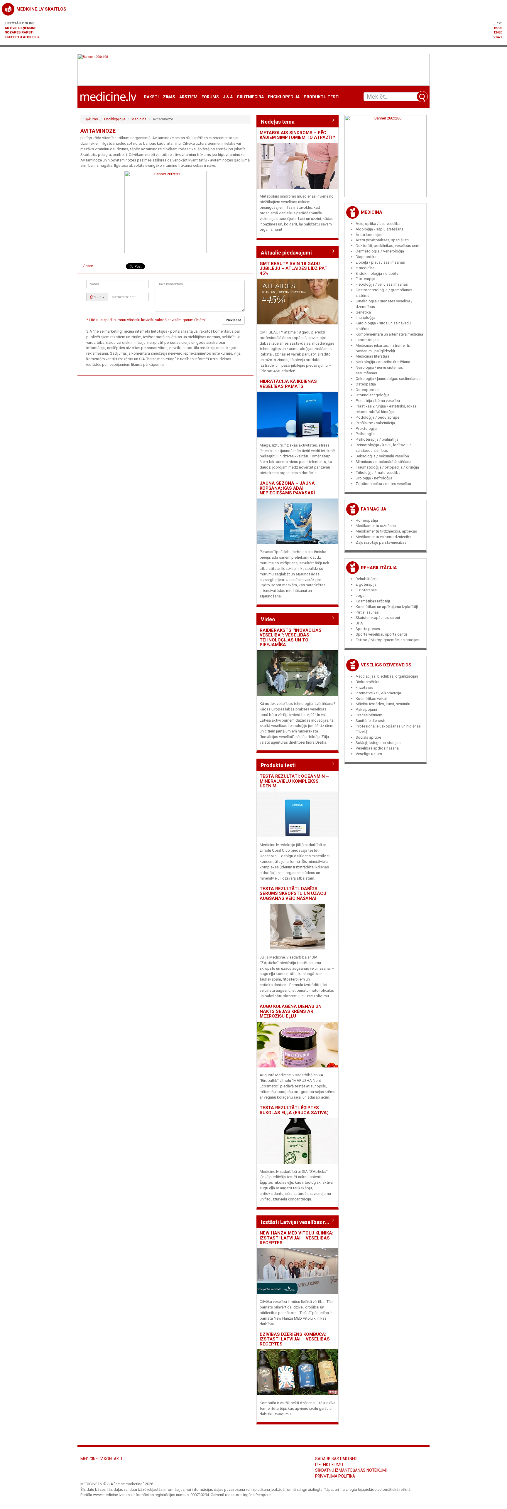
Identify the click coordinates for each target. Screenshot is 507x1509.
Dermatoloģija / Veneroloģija (380, 251)
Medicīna (138, 119)
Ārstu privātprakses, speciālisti (382, 240)
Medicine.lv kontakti (101, 1458)
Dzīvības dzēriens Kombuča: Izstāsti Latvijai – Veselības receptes (295, 1339)
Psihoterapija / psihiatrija (377, 439)
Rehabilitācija (379, 567)
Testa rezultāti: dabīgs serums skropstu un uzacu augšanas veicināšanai (293, 893)
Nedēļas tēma (278, 122)
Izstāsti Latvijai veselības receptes (297, 1222)
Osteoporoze (367, 390)
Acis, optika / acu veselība (378, 223)
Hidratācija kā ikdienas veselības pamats (288, 384)
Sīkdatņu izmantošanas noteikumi (351, 1470)
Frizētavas (364, 687)
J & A (228, 97)
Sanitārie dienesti (370, 720)
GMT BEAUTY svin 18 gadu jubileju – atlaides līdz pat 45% (293, 268)
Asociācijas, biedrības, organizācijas (387, 676)
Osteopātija (366, 384)
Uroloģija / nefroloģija (374, 478)
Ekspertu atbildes (22, 37)
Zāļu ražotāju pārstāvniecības (381, 542)
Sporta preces (368, 628)
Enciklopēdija (284, 97)
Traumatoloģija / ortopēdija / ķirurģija (387, 467)
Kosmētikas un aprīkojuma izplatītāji (387, 606)
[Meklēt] (422, 96)
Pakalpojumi (366, 709)
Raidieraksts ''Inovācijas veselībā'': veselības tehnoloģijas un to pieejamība (291, 638)
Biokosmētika (367, 682)
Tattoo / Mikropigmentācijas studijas (387, 640)
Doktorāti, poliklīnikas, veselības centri (389, 245)
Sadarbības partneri (336, 1458)
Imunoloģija (365, 317)
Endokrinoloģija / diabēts (377, 273)
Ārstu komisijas (369, 235)
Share (88, 266)
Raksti (151, 97)
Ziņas (169, 97)
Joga (360, 595)
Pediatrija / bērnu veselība (378, 400)
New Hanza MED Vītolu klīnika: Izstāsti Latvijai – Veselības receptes (296, 1237)
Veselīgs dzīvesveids (386, 665)
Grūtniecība (250, 97)
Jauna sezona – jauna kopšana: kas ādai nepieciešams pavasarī (287, 488)
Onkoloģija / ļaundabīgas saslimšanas (388, 378)
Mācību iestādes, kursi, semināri (383, 704)
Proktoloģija (366, 428)
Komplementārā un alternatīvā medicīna (389, 334)
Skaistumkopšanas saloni (378, 617)
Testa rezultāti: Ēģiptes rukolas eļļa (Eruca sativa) (294, 1110)
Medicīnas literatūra (372, 356)
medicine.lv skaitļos (41, 9)
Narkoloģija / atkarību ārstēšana (383, 362)
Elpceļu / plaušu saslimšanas (380, 262)
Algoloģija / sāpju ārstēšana (379, 229)
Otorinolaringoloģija (372, 395)
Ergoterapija (366, 584)
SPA (359, 623)
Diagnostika (366, 257)
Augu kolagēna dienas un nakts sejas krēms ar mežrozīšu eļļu (291, 1011)
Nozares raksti (19, 32)
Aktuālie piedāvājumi (286, 253)
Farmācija (373, 509)
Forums (210, 97)
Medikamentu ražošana (376, 525)
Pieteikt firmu (329, 1464)
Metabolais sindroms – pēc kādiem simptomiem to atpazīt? (297, 135)
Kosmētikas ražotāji (373, 601)
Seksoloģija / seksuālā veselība (382, 456)
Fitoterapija (365, 279)
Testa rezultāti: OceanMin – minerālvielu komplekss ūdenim (294, 781)
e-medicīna (365, 268)
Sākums (91, 119)
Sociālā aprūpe (368, 737)
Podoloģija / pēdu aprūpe (377, 417)
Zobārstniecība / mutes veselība (383, 483)
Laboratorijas (367, 340)
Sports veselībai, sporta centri (381, 634)
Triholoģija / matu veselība (378, 472)
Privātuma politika (335, 1476)
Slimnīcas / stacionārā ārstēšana (383, 461)
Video (268, 619)
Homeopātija (367, 520)
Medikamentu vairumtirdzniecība (383, 537)
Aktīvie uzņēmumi (20, 28)
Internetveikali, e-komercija (378, 693)
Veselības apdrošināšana (377, 748)
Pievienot (233, 320)
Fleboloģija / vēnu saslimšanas (382, 284)
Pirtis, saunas (367, 612)
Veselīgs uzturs (369, 754)
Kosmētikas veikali (372, 698)
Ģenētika (363, 312)
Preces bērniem (369, 715)
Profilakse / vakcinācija (375, 423)
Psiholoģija (365, 434)
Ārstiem (188, 97)
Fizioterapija (366, 590)
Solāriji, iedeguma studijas (378, 742)
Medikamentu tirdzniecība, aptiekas (386, 531)
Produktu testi (321, 97)
